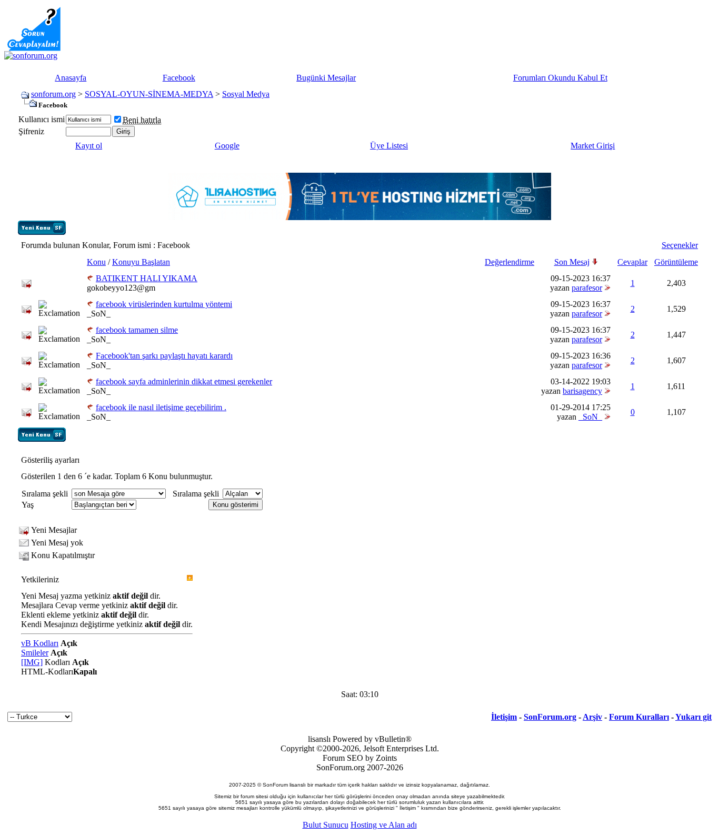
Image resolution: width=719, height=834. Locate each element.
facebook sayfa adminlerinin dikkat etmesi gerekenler (184, 381)
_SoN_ (99, 313)
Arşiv (592, 716)
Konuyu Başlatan (141, 261)
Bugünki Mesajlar (326, 77)
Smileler (34, 652)
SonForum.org (550, 716)
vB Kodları (39, 643)
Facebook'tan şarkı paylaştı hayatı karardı (164, 355)
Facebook (179, 77)
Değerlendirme (509, 261)
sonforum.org (53, 94)
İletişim (504, 716)
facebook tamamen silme (137, 329)
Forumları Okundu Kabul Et (560, 77)
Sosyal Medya (245, 94)
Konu (96, 261)
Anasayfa (70, 77)
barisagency (582, 390)
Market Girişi (593, 145)
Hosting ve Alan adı (384, 824)
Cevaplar (632, 261)
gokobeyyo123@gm (121, 287)
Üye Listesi (389, 145)
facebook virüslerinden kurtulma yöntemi (164, 304)
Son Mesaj (572, 261)
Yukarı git (693, 716)
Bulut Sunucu (325, 824)
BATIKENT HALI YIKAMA (146, 278)
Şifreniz (31, 131)
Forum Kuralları (639, 716)
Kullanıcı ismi (41, 119)
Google (227, 145)
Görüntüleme (676, 261)
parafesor (587, 287)
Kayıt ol (88, 145)
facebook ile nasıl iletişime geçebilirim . (161, 407)
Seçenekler (680, 245)
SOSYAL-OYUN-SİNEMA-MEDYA (149, 94)
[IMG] (32, 662)
